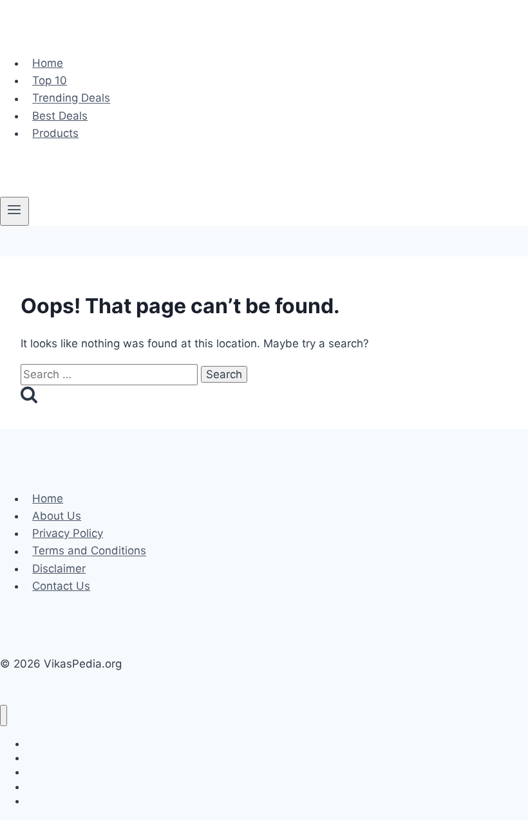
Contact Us (61, 585)
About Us (56, 515)
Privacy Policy (67, 533)
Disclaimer (59, 568)
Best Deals (60, 115)
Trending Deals (71, 98)
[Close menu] (3, 715)
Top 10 (49, 80)
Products (55, 133)
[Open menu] (14, 211)
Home (47, 63)
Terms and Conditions (89, 551)
